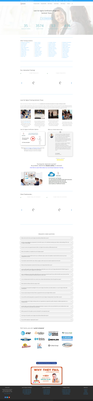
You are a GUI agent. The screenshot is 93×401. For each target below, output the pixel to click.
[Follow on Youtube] (9, 397)
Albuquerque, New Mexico (25, 42)
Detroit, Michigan (37, 43)
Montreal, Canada (51, 49)
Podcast (57, 0)
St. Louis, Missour (65, 52)
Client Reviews (85, 394)
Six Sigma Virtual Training (66, 391)
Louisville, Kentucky (52, 43)
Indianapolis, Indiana (38, 51)
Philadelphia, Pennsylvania (66, 42)
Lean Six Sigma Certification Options (33, 147)
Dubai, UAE (36, 44)
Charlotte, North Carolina (25, 49)
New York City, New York (53, 53)
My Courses (67, 0)
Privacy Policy (86, 392)
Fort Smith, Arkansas (38, 47)
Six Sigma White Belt (46, 392)
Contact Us (60, 0)
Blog (54, 0)
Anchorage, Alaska (24, 43)
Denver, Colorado (37, 42)
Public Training (50, 3)
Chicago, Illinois (23, 51)
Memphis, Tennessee (52, 44)
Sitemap (85, 391)
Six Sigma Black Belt (43, 3)
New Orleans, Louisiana (52, 52)
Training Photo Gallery (66, 394)
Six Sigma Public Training (66, 390)
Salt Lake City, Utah (65, 48)
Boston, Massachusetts (24, 47)
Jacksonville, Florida (38, 52)
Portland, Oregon (65, 46)
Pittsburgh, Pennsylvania (66, 44)
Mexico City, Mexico (52, 46)
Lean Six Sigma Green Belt (27, 390)
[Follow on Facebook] (5, 397)
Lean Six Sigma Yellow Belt (27, 391)
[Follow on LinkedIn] (7, 397)
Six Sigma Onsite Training (66, 389)
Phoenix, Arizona (65, 43)
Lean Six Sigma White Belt (27, 392)
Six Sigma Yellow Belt (46, 391)
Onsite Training (56, 3)
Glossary (85, 390)
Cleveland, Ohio (23, 53)
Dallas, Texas (23, 56)
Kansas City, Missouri (38, 53)
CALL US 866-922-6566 (46, 18)
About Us (51, 0)
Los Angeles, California (52, 42)
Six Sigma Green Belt (36, 3)
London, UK (37, 56)
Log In (64, 0)
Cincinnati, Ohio (23, 52)
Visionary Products (27, 122)
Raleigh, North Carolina (66, 47)
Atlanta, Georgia (23, 44)
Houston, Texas (37, 49)
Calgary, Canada (23, 48)
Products (68, 3)
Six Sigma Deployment (66, 392)
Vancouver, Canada (65, 56)
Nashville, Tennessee (52, 51)
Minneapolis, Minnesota (52, 48)
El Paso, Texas (37, 46)
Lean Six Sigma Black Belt (27, 389)
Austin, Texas (23, 46)
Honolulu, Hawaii (37, 48)
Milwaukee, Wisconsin (52, 47)
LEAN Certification (27, 394)
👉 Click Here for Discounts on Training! (46, 363)
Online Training (63, 3)
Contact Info (7, 387)
